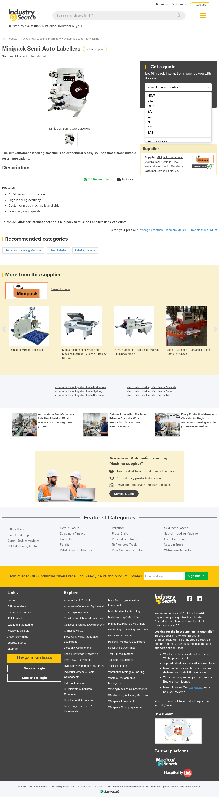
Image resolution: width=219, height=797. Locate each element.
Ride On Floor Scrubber (128, 550)
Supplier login (34, 668)
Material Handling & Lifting (124, 611)
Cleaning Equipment (76, 612)
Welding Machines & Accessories (127, 689)
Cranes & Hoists (73, 630)
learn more (124, 494)
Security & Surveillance (121, 647)
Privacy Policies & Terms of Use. (92, 786)
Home (11, 600)
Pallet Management (120, 635)
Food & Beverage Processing (81, 654)
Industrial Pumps (74, 683)
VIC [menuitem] (150, 101)
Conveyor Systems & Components (84, 624)
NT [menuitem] (150, 122)
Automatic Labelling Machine (81, 39)
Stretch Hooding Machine (181, 533)
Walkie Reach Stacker (178, 550)
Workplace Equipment (121, 701)
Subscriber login (34, 678)
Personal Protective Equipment (126, 641)
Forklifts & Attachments (78, 660)
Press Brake (120, 533)
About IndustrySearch (20, 612)
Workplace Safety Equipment (125, 707)
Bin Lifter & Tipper (20, 535)
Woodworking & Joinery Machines (128, 695)
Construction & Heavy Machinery (83, 618)
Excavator (66, 539)
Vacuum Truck (173, 544)
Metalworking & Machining (124, 617)
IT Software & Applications (79, 700)
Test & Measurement (120, 654)
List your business (34, 658)
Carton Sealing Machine (23, 540)
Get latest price (94, 49)
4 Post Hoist (16, 529)
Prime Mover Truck (124, 539)
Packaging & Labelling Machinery (41, 39)
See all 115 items (60, 289)
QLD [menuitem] (151, 106)
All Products (10, 39)
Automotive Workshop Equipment (84, 606)
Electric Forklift (69, 528)
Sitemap (12, 649)
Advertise (200, 4)
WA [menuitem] (150, 117)
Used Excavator (174, 539)
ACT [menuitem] (151, 127)
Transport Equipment (120, 660)
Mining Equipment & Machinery (126, 623)
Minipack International (30, 56)
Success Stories (16, 643)
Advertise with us (17, 636)
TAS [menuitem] (151, 132)
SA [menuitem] (150, 111)
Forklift (64, 544)
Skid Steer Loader (176, 528)
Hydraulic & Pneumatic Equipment (84, 666)
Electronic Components (78, 647)
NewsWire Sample (18, 630)
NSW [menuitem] (151, 95)
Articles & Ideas (16, 606)
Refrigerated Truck (124, 544)
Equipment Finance (72, 533)
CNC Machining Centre (23, 546)
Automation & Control (77, 600)
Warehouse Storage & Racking (126, 672)
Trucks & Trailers (117, 666)
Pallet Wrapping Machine (76, 550)
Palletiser (118, 528)
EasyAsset (196, 687)
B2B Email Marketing (20, 624)
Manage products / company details (163, 230)
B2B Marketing (16, 618)
